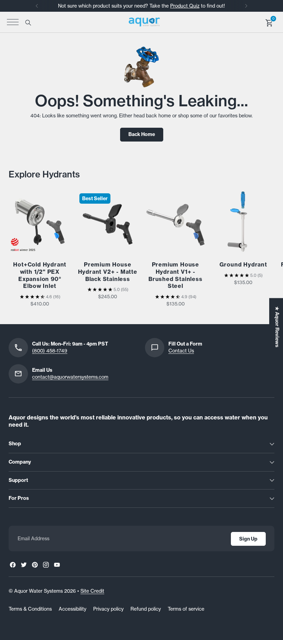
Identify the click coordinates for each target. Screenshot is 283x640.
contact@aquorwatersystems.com (70, 377)
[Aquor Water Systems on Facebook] (13, 564)
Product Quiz (184, 6)
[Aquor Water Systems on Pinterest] (35, 564)
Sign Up (248, 539)
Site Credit (92, 591)
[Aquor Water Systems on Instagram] (46, 564)
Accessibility (72, 609)
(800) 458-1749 (49, 351)
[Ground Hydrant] (243, 222)
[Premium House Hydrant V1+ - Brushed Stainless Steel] (175, 222)
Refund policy (145, 609)
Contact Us (181, 351)
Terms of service (186, 609)
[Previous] (37, 6)
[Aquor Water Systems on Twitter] (24, 564)
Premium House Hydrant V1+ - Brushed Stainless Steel (175, 275)
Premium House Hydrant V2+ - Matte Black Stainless (107, 271)
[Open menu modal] (13, 22)
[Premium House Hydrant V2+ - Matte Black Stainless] (108, 222)
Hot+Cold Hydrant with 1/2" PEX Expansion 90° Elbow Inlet (39, 275)
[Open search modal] (27, 22)
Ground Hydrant (243, 264)
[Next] (246, 6)
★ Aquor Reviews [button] (277, 327)
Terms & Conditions (30, 609)
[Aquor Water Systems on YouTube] (57, 564)
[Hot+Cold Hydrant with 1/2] (40, 222)
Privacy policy (108, 609)
